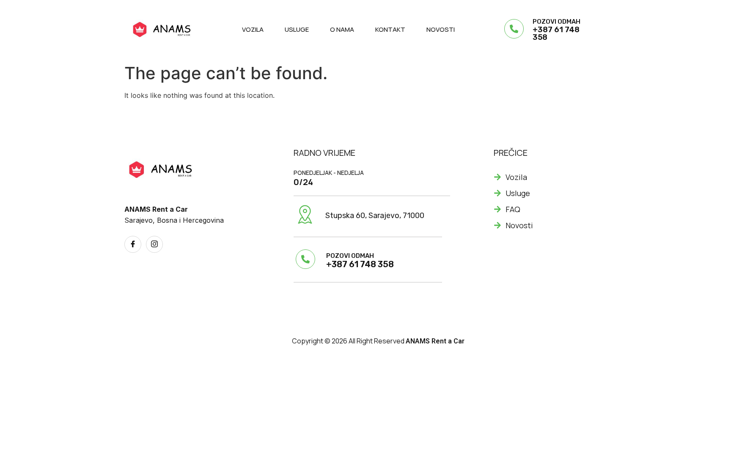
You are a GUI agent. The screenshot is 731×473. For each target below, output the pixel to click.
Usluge (297, 29)
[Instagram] (154, 244)
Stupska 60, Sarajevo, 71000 (374, 215)
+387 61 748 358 (556, 33)
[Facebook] (132, 244)
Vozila (253, 29)
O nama (342, 29)
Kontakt (390, 29)
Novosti (440, 29)
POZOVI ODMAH (556, 21)
